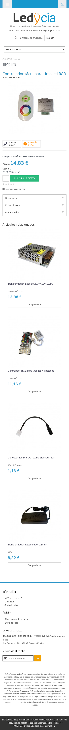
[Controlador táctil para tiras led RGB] (34, 108)
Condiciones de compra (16, 619)
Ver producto (34, 304)
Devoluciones (11, 623)
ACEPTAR (18, 726)
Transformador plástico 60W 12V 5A (27, 544)
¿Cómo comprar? (13, 598)
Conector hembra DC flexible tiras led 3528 (31, 457)
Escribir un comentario (15, 189)
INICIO (6, 59)
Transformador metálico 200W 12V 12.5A (30, 283)
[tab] (34, 198)
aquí (32, 726)
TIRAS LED (15, 59)
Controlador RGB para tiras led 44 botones (31, 370)
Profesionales (11, 605)
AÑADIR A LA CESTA (24, 178)
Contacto (9, 601)
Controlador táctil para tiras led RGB (34, 73)
